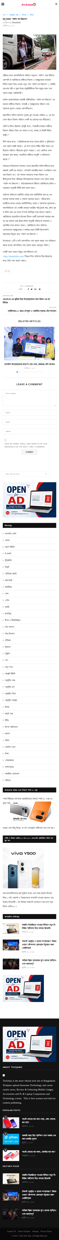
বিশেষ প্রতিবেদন (11, 727)
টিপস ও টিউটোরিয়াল (12, 620)
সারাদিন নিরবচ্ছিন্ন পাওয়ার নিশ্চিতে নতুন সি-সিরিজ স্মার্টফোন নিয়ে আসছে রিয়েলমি (39, 926)
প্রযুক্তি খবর (13, 15)
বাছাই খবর (9, 713)
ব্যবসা (7, 733)
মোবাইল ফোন (10, 747)
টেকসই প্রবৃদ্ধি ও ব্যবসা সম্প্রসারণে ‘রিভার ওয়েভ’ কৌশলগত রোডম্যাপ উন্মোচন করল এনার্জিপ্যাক (39, 944)
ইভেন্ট (7, 567)
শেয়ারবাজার (9, 760)
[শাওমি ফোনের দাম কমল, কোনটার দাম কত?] (11, 1155)
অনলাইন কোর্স (10, 533)
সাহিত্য (8, 780)
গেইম (7, 600)
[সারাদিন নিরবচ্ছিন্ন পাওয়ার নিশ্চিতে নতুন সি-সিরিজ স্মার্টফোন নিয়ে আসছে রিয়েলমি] (11, 928)
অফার (7, 540)
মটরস (32, 15)
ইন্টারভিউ (8, 560)
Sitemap (35, 1231)
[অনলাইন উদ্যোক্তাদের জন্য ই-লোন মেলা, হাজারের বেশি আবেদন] (29, 343)
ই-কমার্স (8, 553)
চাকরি (7, 607)
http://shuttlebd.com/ (13, 256)
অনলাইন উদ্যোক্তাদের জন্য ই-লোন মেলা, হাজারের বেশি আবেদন (29, 364)
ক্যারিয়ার (8, 587)
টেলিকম (8, 640)
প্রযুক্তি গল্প (10, 687)
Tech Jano (27, 1236)
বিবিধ (7, 720)
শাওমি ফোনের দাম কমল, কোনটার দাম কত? (38, 1151)
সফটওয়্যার (9, 766)
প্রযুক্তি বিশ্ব (10, 693)
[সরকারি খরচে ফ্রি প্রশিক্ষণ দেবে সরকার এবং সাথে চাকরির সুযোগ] (11, 1139)
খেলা (6, 593)
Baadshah (16, 22)
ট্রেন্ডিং (7, 653)
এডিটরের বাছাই (11, 573)
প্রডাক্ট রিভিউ (10, 673)
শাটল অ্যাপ (7, 271)
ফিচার (24, 15)
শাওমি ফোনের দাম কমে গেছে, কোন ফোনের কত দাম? (38, 1121)
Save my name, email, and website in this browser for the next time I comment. (26, 445)
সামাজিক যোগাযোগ (12, 773)
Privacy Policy (46, 1231)
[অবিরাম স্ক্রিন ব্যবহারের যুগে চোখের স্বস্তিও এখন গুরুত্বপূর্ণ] (11, 964)
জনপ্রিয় (8, 613)
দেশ (4, 15)
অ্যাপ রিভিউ (10, 547)
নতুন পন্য (9, 667)
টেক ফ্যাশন (9, 626)
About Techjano (24, 1231)
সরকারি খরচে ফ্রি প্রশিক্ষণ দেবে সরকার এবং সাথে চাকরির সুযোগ (39, 1137)
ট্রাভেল (8, 647)
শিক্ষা (7, 753)
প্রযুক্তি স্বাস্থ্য (11, 700)
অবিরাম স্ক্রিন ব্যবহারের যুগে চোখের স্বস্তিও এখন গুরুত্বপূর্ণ (39, 962)
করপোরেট (8, 580)
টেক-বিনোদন (10, 633)
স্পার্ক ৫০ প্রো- (44, 798)
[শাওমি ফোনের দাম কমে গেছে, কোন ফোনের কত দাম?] (11, 1122)
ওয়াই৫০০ (12, 906)
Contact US (11, 1231)
